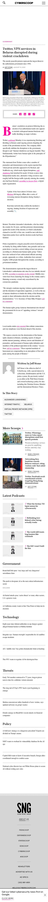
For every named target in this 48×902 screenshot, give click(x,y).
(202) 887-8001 (24, 882)
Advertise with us (24, 872)
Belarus (28, 404)
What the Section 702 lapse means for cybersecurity (35, 506)
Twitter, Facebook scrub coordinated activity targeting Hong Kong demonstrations (35, 479)
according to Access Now (28, 181)
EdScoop (24, 846)
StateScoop (24, 840)
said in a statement (13, 348)
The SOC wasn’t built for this (34, 547)
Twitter (8, 414)
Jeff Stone (9, 67)
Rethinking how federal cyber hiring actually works (33, 520)
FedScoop (24, 830)
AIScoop (24, 856)
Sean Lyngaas (33, 454)
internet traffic (12, 404)
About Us (24, 819)
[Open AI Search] (7, 2)
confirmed (11, 140)
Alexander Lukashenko (15, 399)
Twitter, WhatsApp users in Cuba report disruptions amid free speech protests (34, 436)
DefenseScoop (24, 835)
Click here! (8, 898)
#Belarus (10, 194)
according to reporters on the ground (21, 274)
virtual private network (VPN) (18, 409)
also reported (21, 326)
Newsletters (24, 866)
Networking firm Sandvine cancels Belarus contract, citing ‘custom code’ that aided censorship (35, 463)
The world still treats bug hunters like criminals (34, 534)
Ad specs (24, 877)
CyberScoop (24, 851)
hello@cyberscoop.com (24, 887)
